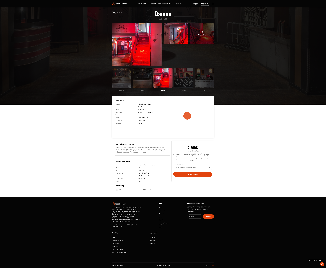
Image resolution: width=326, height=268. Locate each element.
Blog (160, 228)
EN (207, 265)
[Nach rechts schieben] (209, 77)
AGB (113, 237)
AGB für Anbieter (118, 240)
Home (160, 208)
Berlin (165, 18)
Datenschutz (116, 246)
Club (160, 18)
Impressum (115, 243)
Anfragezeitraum (178, 164)
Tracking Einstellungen (119, 252)
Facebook (153, 240)
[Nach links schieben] (116, 77)
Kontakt (161, 220)
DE (213, 265)
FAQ (160, 217)
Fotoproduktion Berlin (164, 223)
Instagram (153, 237)
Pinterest (153, 243)
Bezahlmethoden (117, 249)
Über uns (161, 214)
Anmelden (208, 216)
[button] (142, 3)
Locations (162, 211)
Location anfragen (193, 174)
